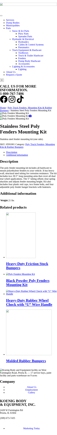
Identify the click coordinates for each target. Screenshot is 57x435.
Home (3, 107)
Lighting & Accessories (23, 66)
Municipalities (13, 25)
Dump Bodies (12, 22)
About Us (11, 72)
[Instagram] (12, 99)
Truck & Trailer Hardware (30, 55)
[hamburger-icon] (1, 15)
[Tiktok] (20, 99)
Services (10, 20)
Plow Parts (23, 33)
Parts (8, 28)
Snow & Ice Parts (20, 31)
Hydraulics (23, 42)
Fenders (22, 58)
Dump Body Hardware (29, 61)
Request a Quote (14, 74)
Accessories (24, 63)
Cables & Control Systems (31, 44)
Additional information (17, 155)
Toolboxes (23, 53)
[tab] (31, 152)
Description (11, 152)
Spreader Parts (25, 36)
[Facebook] (4, 99)
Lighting (22, 69)
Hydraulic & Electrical (23, 39)
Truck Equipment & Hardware (26, 50)
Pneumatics (23, 47)
